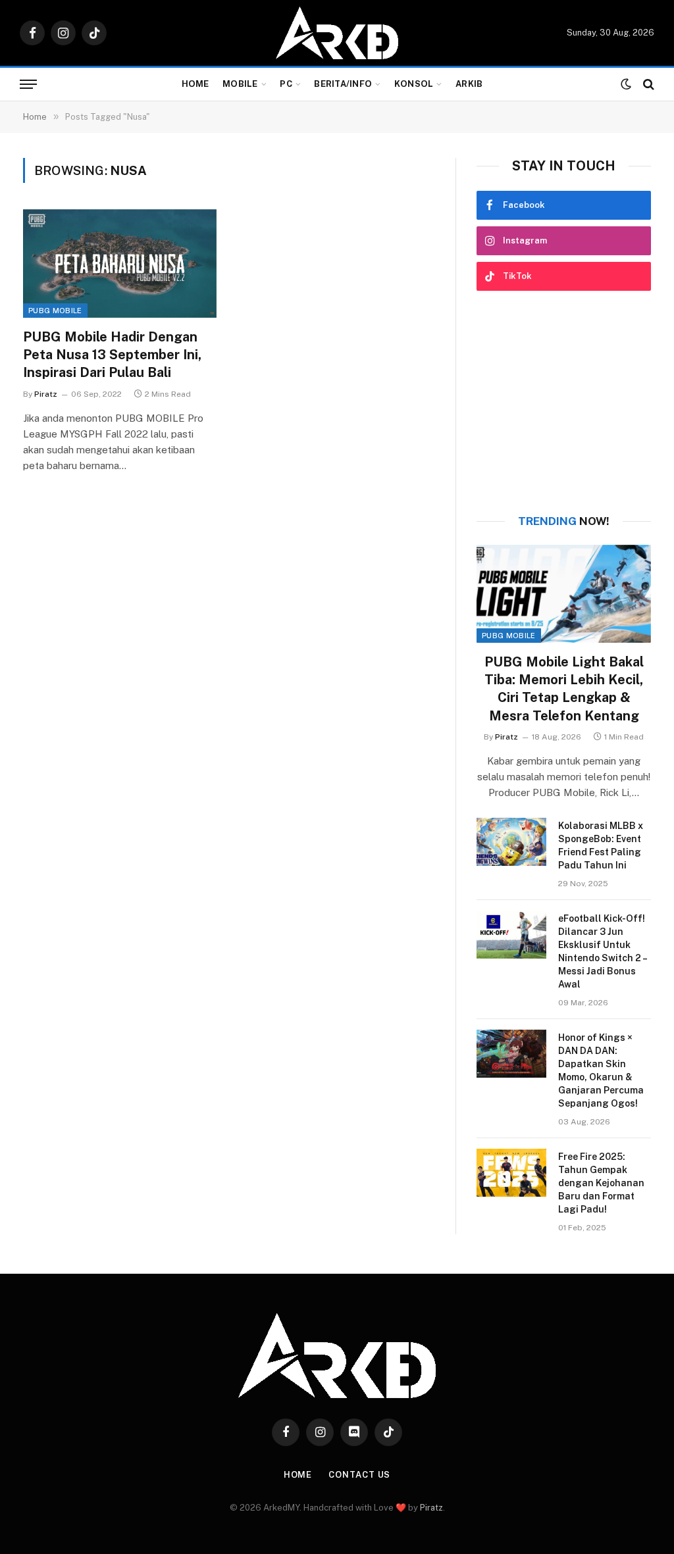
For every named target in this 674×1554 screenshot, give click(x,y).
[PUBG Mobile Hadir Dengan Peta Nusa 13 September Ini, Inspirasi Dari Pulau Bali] (120, 263)
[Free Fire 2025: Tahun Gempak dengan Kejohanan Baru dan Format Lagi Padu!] (511, 1173)
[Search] (647, 84)
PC (286, 84)
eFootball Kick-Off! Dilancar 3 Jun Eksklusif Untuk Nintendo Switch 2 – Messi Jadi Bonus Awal (602, 951)
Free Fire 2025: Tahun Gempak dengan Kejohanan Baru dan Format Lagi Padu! (601, 1183)
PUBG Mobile (55, 310)
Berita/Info (343, 84)
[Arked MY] (337, 33)
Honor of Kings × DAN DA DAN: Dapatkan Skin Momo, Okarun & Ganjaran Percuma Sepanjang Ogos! (601, 1070)
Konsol (414, 84)
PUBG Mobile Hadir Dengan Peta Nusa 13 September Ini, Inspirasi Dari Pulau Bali (112, 354)
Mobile (240, 84)
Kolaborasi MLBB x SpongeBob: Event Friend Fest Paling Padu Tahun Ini (600, 845)
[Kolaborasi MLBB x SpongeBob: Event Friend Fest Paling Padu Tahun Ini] (511, 842)
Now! (563, 521)
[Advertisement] (564, 402)
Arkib (468, 84)
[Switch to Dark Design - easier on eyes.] (626, 84)
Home (195, 84)
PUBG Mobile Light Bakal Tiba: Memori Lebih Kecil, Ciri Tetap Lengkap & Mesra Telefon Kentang (564, 689)
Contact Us (359, 1475)
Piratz (45, 394)
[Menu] (28, 84)
